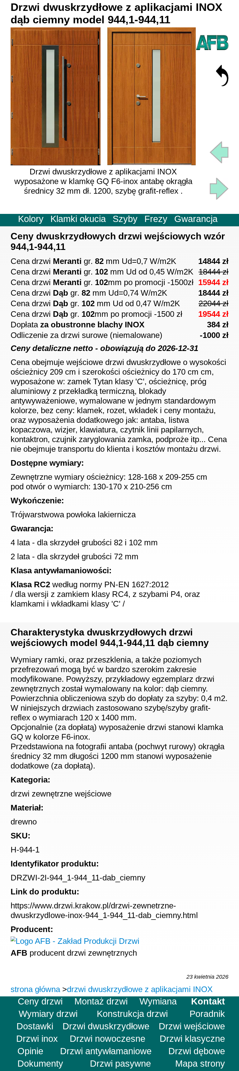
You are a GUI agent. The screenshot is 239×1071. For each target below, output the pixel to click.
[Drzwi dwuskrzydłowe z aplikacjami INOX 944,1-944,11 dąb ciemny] (103, 162)
